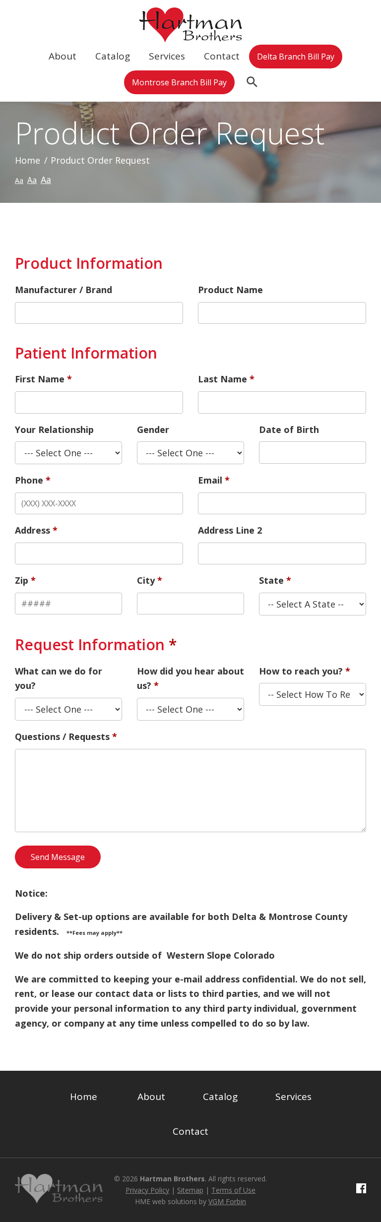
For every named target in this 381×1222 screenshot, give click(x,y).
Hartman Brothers (172, 1178)
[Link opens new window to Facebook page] (361, 1190)
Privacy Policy (147, 1190)
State (271, 580)
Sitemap (190, 1190)
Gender (153, 429)
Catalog (112, 56)
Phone (29, 480)
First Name (39, 379)
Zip (21, 580)
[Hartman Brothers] (190, 34)
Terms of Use (233, 1190)
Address (32, 530)
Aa (19, 180)
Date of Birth (289, 429)
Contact (222, 56)
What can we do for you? (58, 678)
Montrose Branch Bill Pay (179, 82)
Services (167, 56)
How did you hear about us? (190, 678)
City (146, 580)
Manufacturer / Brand (63, 290)
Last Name (222, 379)
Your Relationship (54, 429)
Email (210, 480)
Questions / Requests (62, 736)
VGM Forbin (227, 1201)
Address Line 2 (230, 530)
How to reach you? (301, 671)
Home (27, 160)
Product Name (230, 290)
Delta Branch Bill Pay (295, 56)
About (62, 56)
